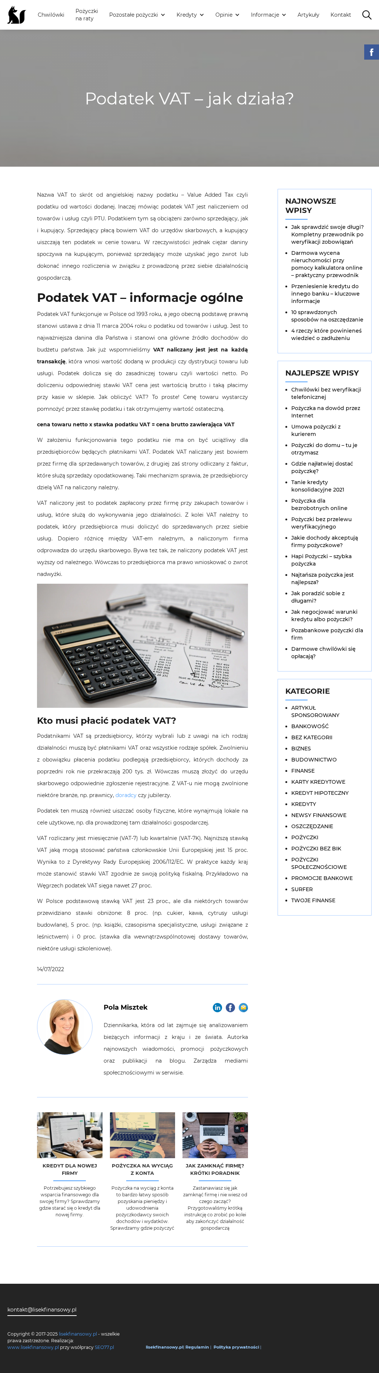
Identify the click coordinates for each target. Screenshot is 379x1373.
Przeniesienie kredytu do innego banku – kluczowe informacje (325, 293)
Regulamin (197, 1347)
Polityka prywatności (236, 1347)
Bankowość (310, 726)
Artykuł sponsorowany (315, 711)
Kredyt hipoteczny (320, 793)
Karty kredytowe (318, 782)
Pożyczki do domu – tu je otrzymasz (324, 449)
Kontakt (341, 14)
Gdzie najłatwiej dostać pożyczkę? (322, 467)
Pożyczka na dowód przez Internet (325, 412)
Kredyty (303, 804)
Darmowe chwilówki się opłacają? (323, 653)
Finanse (303, 770)
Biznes (301, 748)
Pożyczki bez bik (316, 848)
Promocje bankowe (322, 878)
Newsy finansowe (318, 815)
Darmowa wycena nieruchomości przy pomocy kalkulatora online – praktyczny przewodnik (327, 264)
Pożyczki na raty (87, 15)
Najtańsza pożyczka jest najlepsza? (322, 578)
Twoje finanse (313, 900)
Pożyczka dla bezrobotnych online (319, 504)
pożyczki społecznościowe (319, 863)
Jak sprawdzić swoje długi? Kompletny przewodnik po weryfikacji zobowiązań (327, 234)
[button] (137, 15)
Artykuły (308, 14)
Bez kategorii (311, 737)
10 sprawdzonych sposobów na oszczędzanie (327, 316)
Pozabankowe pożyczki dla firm (327, 634)
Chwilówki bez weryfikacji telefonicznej (326, 393)
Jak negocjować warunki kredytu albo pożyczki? (324, 616)
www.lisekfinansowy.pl (33, 1347)
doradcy (126, 795)
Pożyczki (304, 837)
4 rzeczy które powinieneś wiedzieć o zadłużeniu (326, 334)
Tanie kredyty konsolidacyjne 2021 (317, 486)
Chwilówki (51, 14)
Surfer (302, 889)
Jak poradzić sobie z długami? (318, 597)
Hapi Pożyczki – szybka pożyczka (321, 560)
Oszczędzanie (312, 826)
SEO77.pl (104, 1347)
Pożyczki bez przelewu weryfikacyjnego (321, 523)
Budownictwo (314, 759)
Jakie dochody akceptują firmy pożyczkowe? (324, 541)
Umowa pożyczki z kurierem (316, 430)
